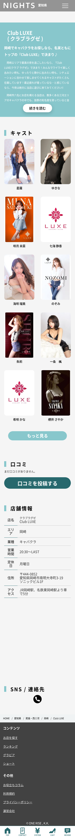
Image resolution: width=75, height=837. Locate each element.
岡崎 (46, 718)
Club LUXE (58, 718)
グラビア (9, 755)
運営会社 (9, 811)
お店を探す (10, 738)
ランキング (10, 746)
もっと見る (37, 435)
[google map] (37, 639)
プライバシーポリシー (17, 802)
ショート (9, 763)
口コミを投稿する (38, 483)
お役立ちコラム (13, 785)
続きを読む (37, 108)
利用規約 (9, 793)
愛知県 (17, 718)
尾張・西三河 (32, 718)
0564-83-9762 (37, 699)
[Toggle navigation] (65, 5)
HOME (6, 718)
